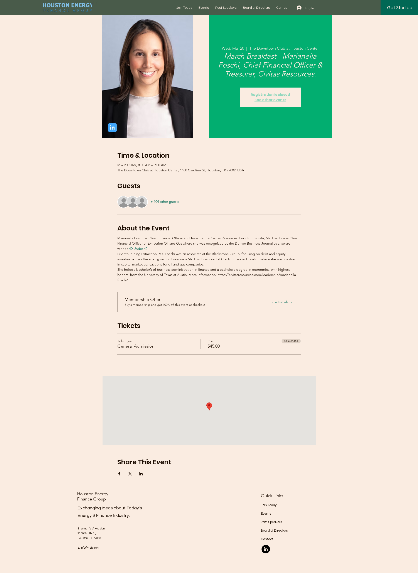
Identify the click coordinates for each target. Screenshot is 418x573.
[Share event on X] (130, 473)
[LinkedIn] (265, 549)
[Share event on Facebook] (119, 473)
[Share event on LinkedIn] (141, 473)
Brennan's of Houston (91, 528)
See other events (270, 99)
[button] (399, 7)
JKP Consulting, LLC (248, 567)
